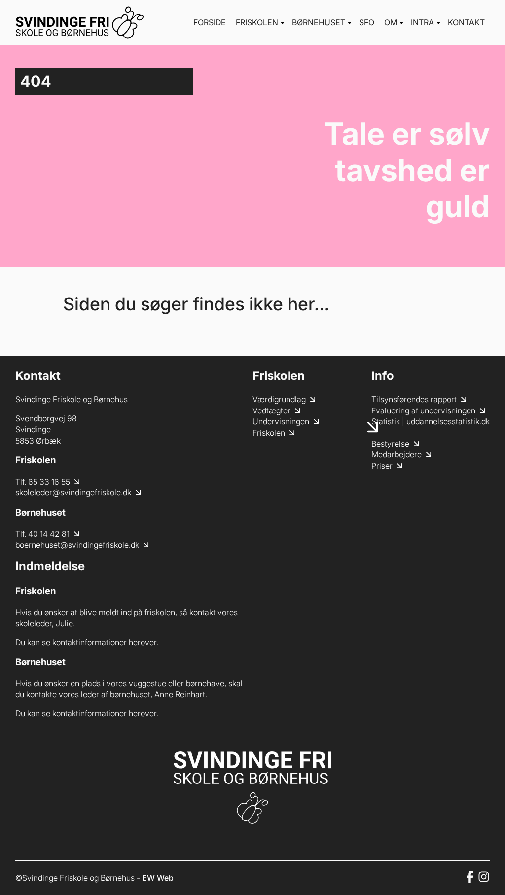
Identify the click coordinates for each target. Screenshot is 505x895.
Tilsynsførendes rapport (414, 399)
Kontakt (466, 22)
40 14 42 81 (49, 534)
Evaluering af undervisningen (423, 410)
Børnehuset (318, 22)
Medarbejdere (396, 454)
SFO (366, 22)
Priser (382, 466)
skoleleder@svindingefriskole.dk (73, 492)
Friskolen (257, 22)
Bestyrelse (390, 443)
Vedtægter (271, 410)
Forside (209, 22)
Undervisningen (280, 421)
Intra (422, 22)
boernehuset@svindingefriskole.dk (77, 545)
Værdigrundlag (279, 399)
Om (390, 22)
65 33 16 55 (49, 481)
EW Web (158, 878)
